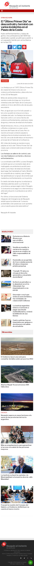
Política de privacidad (12, 553)
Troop (22, 564)
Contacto (29, 553)
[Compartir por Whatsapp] (30, 562)
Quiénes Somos (23, 553)
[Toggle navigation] (2, 10)
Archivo (4, 553)
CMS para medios (14, 564)
